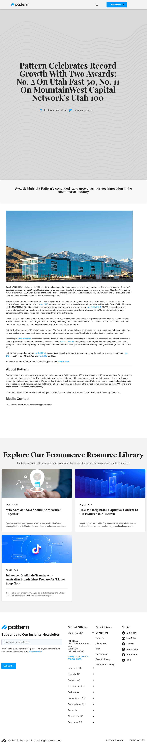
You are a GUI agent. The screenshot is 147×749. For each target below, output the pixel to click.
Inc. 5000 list (40, 353)
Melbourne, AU (76, 686)
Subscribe (9, 666)
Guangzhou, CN (76, 704)
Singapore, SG (76, 716)
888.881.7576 (74, 659)
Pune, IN (72, 710)
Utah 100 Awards (66, 341)
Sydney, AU (74, 692)
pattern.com (63, 361)
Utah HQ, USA (75, 633)
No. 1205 (43, 356)
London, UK (74, 668)
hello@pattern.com (78, 656)
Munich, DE (74, 674)
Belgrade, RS (75, 722)
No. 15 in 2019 (94, 307)
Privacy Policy (35, 651)
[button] (96, 4)
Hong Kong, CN (76, 698)
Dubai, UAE (74, 680)
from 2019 (43, 304)
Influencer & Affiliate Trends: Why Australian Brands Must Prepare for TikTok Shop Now (35, 579)
